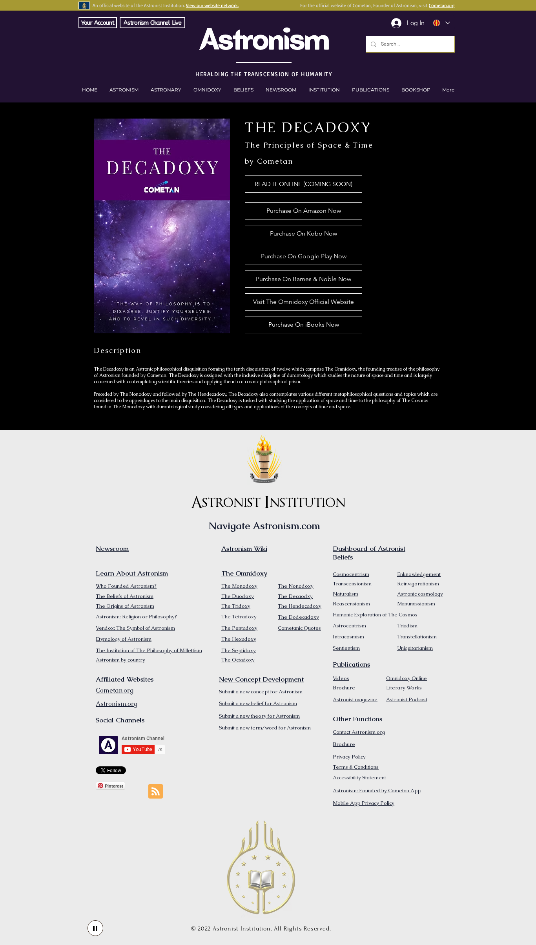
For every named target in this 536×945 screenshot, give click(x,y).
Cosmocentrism (351, 574)
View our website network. (212, 5)
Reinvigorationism (418, 583)
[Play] (95, 928)
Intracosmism (348, 636)
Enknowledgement (419, 574)
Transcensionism (352, 583)
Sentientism (346, 648)
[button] (415, 90)
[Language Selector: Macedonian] (441, 23)
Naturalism (345, 593)
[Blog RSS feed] (155, 791)
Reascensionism (351, 603)
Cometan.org (441, 5)
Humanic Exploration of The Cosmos (375, 614)
